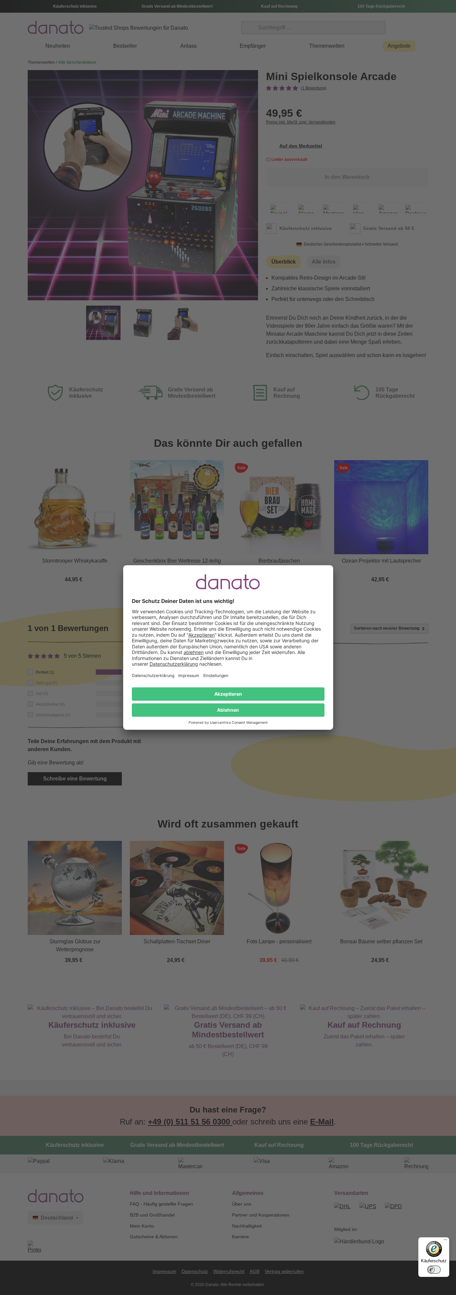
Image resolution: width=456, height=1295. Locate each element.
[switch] (434, 1270)
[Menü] (445, 1241)
